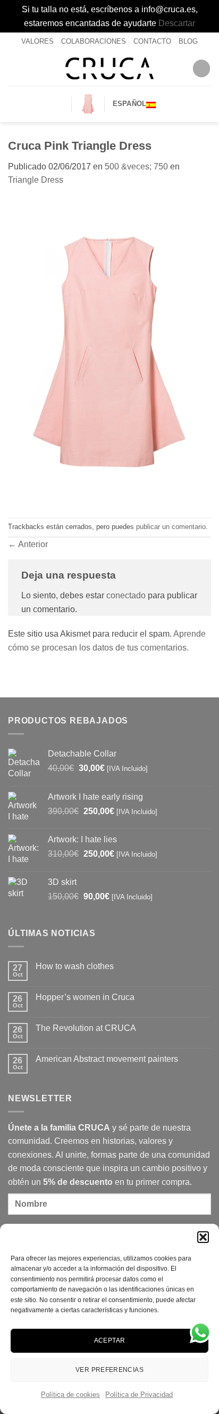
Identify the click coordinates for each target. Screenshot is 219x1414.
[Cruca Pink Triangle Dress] (109, 351)
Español (130, 104)
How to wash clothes (75, 966)
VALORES (37, 41)
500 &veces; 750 (136, 166)
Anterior (28, 544)
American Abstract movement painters (107, 1058)
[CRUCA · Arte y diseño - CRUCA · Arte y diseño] (109, 68)
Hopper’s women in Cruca (85, 997)
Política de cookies (70, 1395)
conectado (126, 595)
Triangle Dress (35, 179)
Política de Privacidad (139, 1395)
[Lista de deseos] (59, 104)
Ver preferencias (109, 1370)
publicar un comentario (171, 527)
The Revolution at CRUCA (86, 1028)
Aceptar (109, 1340)
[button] (203, 1237)
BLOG (188, 41)
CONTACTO (152, 41)
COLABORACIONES (93, 41)
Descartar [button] (176, 23)
